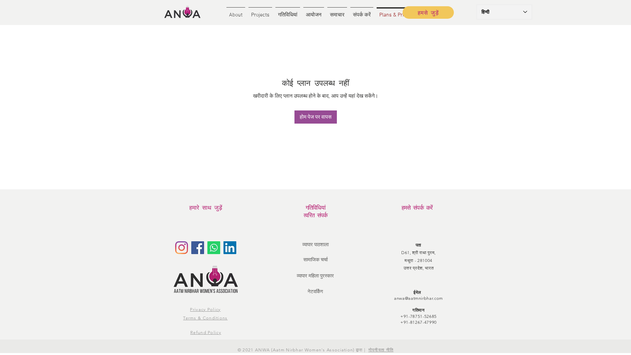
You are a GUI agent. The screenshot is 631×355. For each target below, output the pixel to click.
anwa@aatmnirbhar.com (418, 298)
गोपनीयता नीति (380, 349)
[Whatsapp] (213, 247)
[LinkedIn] (229, 247)
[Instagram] (181, 247)
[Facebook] (197, 247)
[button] (236, 12)
